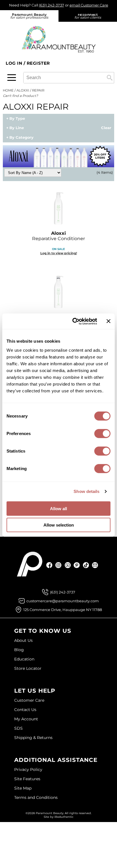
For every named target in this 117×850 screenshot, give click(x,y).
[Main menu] (11, 77)
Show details (86, 491)
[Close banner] (108, 321)
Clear (106, 128)
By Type (17, 119)
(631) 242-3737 (51, 5)
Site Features (27, 778)
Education (24, 659)
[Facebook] (49, 565)
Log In (15, 63)
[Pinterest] (76, 565)
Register (38, 63)
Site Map (23, 788)
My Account (26, 718)
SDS (18, 728)
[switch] (102, 433)
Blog (19, 649)
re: (87, 15)
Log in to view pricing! (58, 253)
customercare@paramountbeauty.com (62, 601)
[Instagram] (58, 565)
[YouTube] (67, 565)
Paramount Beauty (29, 15)
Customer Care (29, 700)
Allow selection (58, 525)
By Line (16, 128)
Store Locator (27, 668)
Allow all (58, 508)
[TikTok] (85, 565)
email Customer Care (89, 5)
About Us (23, 640)
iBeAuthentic (64, 817)
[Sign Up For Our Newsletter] (95, 565)
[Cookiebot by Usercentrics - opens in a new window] (73, 321)
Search (109, 78)
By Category (21, 138)
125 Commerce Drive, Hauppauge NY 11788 (62, 609)
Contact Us (25, 709)
